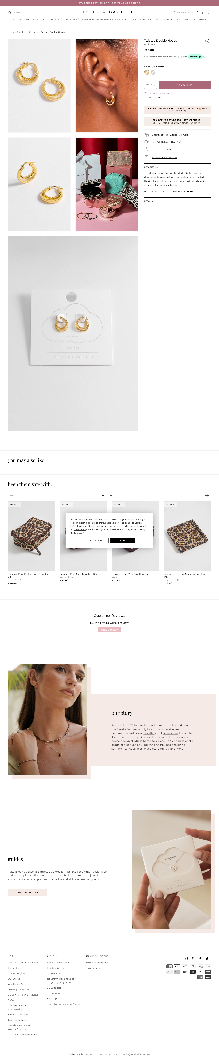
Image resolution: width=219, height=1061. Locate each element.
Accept (122, 540)
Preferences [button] (76, 533)
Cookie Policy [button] (80, 529)
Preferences (96, 540)
